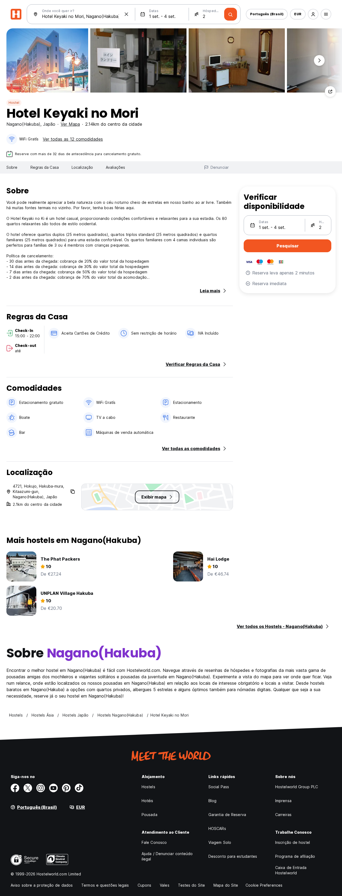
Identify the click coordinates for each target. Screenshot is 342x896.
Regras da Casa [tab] (44, 167)
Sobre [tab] (12, 167)
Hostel (14, 103)
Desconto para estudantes (232, 856)
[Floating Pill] (319, 60)
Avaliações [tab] (115, 167)
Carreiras (283, 814)
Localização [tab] (82, 167)
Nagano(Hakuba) (23, 124)
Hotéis (147, 800)
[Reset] (126, 14)
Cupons (144, 885)
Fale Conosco (154, 842)
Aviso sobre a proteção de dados (42, 885)
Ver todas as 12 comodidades (73, 139)
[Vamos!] (230, 14)
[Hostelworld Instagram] (40, 788)
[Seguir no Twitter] (28, 788)
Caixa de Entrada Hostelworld (291, 870)
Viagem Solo (219, 842)
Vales (164, 885)
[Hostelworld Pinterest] (66, 788)
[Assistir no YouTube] (53, 788)
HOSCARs (217, 828)
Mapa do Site (225, 885)
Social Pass (218, 786)
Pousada (149, 814)
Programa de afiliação (295, 856)
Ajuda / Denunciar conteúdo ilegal (167, 856)
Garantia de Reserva (227, 814)
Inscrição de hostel (292, 842)
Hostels (148, 786)
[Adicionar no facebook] (15, 788)
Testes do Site (191, 885)
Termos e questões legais (105, 885)
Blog (212, 800)
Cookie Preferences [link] (264, 885)
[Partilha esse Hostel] (330, 91)
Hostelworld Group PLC (296, 786)
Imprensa (283, 800)
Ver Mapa (70, 124)
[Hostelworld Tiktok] (79, 788)
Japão (49, 124)
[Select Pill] (313, 14)
